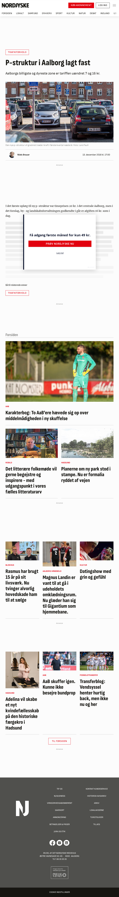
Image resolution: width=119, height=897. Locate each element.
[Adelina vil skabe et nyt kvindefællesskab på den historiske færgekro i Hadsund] (22, 670)
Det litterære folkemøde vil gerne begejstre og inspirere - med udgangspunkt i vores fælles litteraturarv (31, 480)
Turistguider (96, 817)
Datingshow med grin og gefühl (95, 574)
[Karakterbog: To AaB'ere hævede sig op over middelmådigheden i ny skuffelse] (59, 371)
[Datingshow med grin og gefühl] (96, 551)
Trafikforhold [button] (17, 52)
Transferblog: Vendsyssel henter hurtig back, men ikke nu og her (94, 693)
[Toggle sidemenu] (114, 5)
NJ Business (59, 796)
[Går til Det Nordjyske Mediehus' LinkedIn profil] (67, 843)
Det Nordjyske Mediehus (64, 853)
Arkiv (96, 803)
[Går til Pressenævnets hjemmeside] (59, 872)
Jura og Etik (59, 831)
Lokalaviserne (97, 810)
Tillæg (96, 824)
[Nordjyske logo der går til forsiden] (15, 5)
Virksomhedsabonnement (59, 803)
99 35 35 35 (61, 859)
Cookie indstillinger (59, 892)
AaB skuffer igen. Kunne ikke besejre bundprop (59, 687)
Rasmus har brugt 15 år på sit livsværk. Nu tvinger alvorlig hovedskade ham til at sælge (22, 586)
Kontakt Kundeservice (97, 789)
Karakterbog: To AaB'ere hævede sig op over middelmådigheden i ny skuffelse (47, 415)
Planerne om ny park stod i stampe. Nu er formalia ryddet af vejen (86, 474)
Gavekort (59, 810)
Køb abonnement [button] (81, 5)
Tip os (59, 789)
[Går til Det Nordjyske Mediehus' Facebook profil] (52, 843)
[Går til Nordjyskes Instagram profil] (59, 843)
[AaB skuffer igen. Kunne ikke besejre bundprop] (59, 661)
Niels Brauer (23, 154)
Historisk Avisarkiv (96, 796)
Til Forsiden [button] (59, 741)
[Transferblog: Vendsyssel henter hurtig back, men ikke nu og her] (96, 661)
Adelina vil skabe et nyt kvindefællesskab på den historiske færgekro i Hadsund (22, 714)
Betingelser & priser (59, 824)
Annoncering (59, 817)
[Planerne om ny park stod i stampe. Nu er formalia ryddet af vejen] (87, 443)
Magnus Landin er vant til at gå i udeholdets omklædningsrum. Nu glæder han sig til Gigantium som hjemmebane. (59, 595)
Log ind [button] (102, 5)
